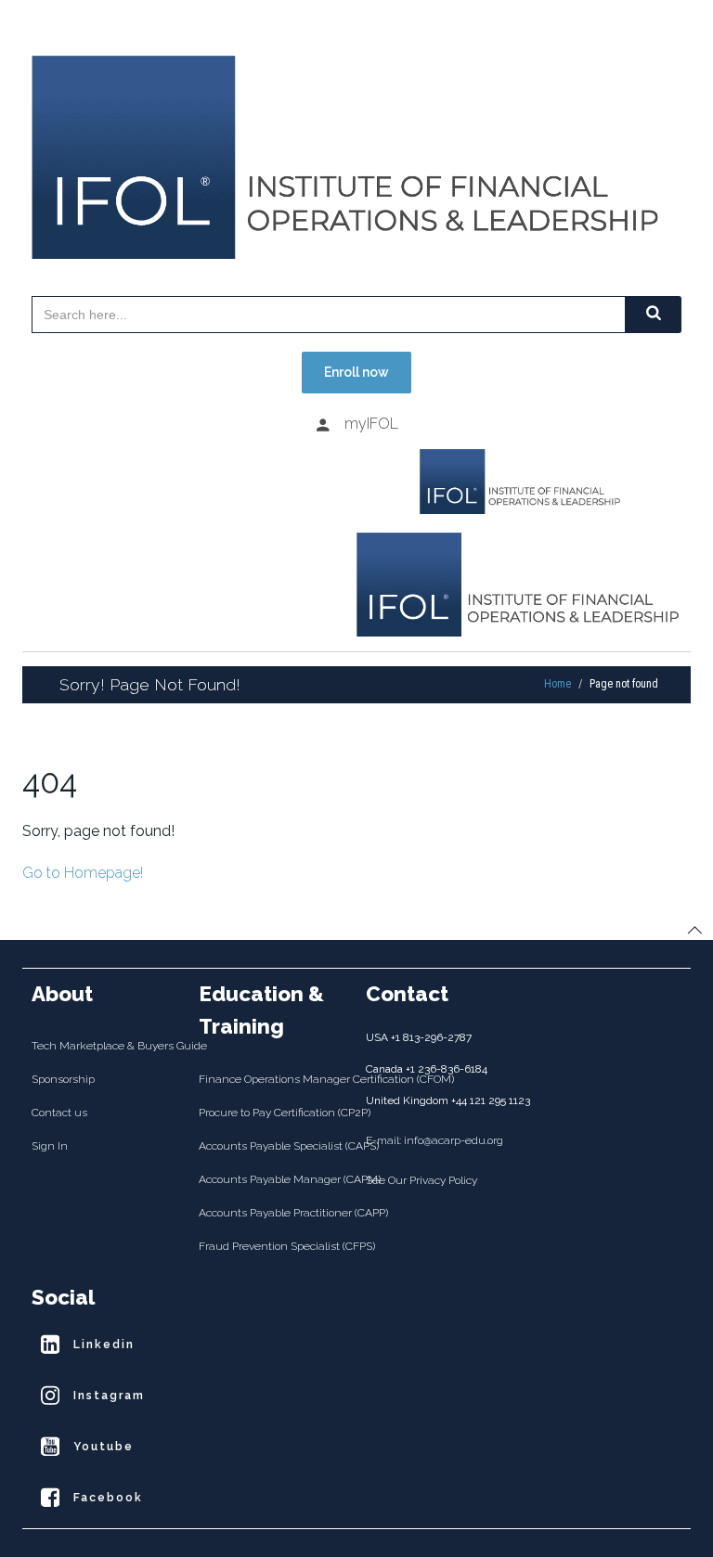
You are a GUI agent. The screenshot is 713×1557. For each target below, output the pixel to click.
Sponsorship (63, 1079)
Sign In (50, 1145)
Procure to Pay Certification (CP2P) (273, 1112)
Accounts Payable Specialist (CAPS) (273, 1145)
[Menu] (189, 465)
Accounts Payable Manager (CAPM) (273, 1179)
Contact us (59, 1112)
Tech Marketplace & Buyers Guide (106, 1045)
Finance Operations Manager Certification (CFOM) (273, 1079)
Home (557, 683)
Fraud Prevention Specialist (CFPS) (273, 1246)
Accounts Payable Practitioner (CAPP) (273, 1212)
